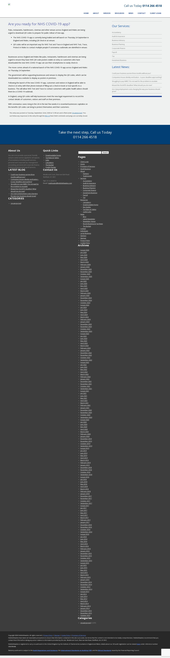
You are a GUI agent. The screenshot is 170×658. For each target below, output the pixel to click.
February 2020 (85, 434)
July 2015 (83, 565)
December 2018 (86, 467)
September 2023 (86, 331)
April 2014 (84, 601)
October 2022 (85, 358)
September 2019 (86, 446)
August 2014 (84, 592)
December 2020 (86, 410)
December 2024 (86, 298)
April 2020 (84, 429)
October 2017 (85, 501)
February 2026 (85, 265)
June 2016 (83, 539)
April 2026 (84, 260)
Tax (113, 56)
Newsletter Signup (89, 221)
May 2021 (83, 398)
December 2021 (86, 381)
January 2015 (84, 580)
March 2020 (84, 432)
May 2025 (83, 286)
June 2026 (83, 255)
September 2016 (86, 532)
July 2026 (83, 252)
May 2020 (83, 427)
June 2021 (83, 396)
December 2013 (86, 611)
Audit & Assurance (118, 36)
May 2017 (83, 513)
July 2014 (83, 594)
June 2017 (83, 510)
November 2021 (86, 384)
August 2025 (84, 279)
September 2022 (86, 360)
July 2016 (83, 537)
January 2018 (84, 494)
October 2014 (85, 587)
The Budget (50, 165)
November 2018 (86, 470)
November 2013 (86, 613)
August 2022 (84, 362)
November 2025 (86, 272)
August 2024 (84, 305)
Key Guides (87, 207)
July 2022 (83, 365)
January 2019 (84, 465)
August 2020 (84, 420)
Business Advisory (118, 40)
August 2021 (84, 391)
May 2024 (83, 312)
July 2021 (83, 393)
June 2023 (83, 339)
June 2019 (83, 453)
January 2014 (84, 608)
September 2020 (86, 417)
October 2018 (85, 472)
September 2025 (86, 276)
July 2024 (83, 307)
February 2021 (85, 405)
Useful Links (87, 212)
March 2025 (84, 291)
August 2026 (84, 250)
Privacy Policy (85, 241)
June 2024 (83, 310)
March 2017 (84, 518)
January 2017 (84, 522)
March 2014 (84, 604)
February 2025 (85, 293)
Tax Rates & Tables (52, 158)
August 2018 (84, 477)
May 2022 (83, 369)
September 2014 (86, 589)
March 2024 (84, 317)
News (131, 13)
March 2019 (84, 460)
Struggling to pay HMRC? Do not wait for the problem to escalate (134, 81)
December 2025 (86, 269)
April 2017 (84, 515)
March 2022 (84, 374)
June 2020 (83, 424)
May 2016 (83, 541)
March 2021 (84, 403)
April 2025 (84, 288)
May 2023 (83, 341)
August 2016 (84, 534)
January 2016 (84, 551)
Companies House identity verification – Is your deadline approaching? (137, 77)
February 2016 (85, 549)
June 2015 (83, 568)
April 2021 (84, 401)
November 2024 (86, 300)
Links (47, 160)
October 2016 (85, 530)
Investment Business (119, 60)
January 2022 (84, 379)
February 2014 (85, 606)
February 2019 (85, 463)
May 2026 (83, 257)
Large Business (85, 233)
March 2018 (84, 489)
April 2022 (84, 372)
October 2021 (85, 386)
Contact (142, 13)
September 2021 (86, 389)
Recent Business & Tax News (93, 224)
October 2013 (85, 615)
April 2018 (84, 487)
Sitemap (83, 238)
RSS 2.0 (47, 116)
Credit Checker (51, 167)
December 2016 (86, 525)
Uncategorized (77, 113)
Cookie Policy (85, 243)
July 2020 (83, 422)
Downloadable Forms (53, 155)
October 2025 (85, 274)
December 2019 (86, 439)
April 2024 (84, 315)
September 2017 (86, 503)
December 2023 (86, 324)
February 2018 (85, 491)
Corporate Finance (118, 48)
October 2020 (85, 415)
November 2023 (86, 327)
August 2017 (84, 506)
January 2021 (84, 408)
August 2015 (84, 563)
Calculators (50, 163)
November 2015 (86, 556)
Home (86, 13)
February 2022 (85, 377)
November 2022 (86, 355)
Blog (84, 217)
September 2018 (86, 475)
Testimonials (87, 176)
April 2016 (84, 544)
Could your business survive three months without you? (131, 73)
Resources (119, 13)
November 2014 (86, 585)
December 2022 (86, 353)
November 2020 (86, 413)
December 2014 (86, 582)
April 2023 (84, 343)
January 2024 (84, 322)
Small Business (85, 169)
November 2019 (86, 441)
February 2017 (85, 520)
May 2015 (83, 570)
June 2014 (83, 596)
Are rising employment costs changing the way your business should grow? (136, 90)
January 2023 (84, 350)
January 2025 (84, 295)
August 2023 (84, 334)
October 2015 (85, 558)
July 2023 (83, 336)
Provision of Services (87, 166)
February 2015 (85, 577)
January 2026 (84, 267)
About (96, 13)
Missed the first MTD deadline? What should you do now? (132, 85)
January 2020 (84, 436)
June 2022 (83, 367)
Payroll (114, 52)
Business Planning (118, 44)
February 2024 (85, 319)
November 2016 (86, 527)
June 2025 (83, 284)
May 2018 (83, 484)
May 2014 (83, 599)
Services (107, 13)
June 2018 (83, 482)
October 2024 (85, 303)
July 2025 (83, 281)
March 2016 (84, 546)
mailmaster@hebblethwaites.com (60, 183)
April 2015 (84, 573)
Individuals (84, 231)
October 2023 (85, 329)
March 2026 (84, 262)
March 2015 (84, 575)
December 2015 (86, 553)
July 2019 (83, 451)
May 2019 (83, 456)
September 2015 (86, 561)
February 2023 (85, 348)
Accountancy (116, 32)
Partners (86, 174)
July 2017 (83, 508)
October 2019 (85, 444)
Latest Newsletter (89, 219)
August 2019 (84, 448)
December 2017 (86, 496)
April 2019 (84, 458)
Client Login (155, 13)
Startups (83, 236)
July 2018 (83, 479)
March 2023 (84, 346)
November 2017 (86, 498)
